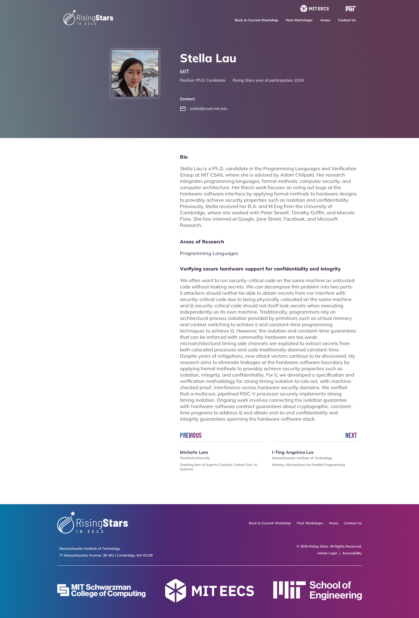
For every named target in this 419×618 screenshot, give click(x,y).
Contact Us (347, 20)
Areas (325, 20)
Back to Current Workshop (256, 20)
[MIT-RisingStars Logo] (88, 23)
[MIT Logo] (351, 9)
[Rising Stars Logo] (92, 522)
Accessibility (352, 553)
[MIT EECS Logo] (314, 9)
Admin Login (327, 553)
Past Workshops (299, 20)
